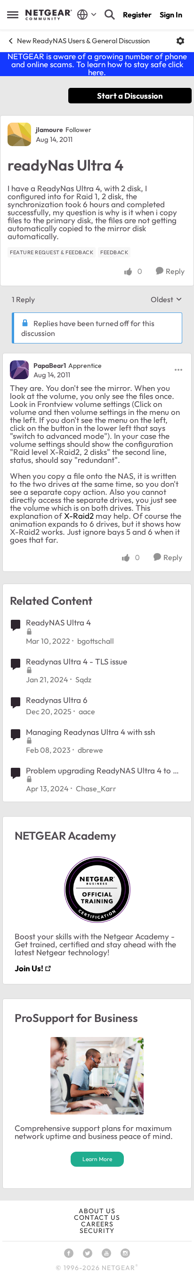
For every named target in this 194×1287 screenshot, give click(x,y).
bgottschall (95, 641)
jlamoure (49, 129)
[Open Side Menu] (12, 15)
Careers (97, 1224)
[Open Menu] (180, 40)
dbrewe (90, 750)
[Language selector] (87, 14)
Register (137, 14)
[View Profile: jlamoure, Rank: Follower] (19, 134)
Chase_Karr (96, 788)
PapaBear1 (49, 365)
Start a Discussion (130, 96)
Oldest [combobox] (166, 299)
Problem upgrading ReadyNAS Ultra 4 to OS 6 (105, 770)
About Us (97, 1211)
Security (97, 1230)
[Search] (109, 14)
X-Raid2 (79, 516)
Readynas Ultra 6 (57, 700)
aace (87, 711)
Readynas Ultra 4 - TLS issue (76, 661)
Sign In (171, 14)
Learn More (97, 1158)
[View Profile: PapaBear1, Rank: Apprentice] (19, 369)
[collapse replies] (97, 357)
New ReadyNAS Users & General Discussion (83, 40)
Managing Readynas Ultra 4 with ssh (90, 732)
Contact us (97, 1217)
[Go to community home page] (48, 15)
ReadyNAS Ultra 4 (58, 622)
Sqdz (83, 679)
